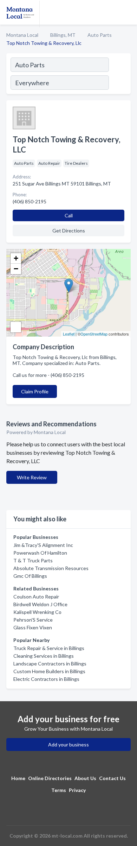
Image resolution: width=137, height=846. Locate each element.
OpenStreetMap (93, 334)
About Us (85, 778)
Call (69, 215)
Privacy (77, 790)
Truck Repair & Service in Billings (48, 648)
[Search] (119, 74)
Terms (58, 790)
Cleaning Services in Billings (43, 656)
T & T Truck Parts (33, 560)
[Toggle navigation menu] (127, 12)
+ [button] (16, 258)
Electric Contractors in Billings (46, 679)
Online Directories (50, 778)
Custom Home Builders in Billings (49, 671)
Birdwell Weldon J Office (40, 604)
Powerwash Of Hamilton (40, 553)
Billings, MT (63, 35)
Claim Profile (34, 391)
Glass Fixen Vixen (32, 627)
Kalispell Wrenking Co (37, 612)
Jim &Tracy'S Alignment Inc (43, 545)
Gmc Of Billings (30, 576)
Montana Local (22, 35)
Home (18, 778)
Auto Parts (99, 35)
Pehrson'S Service (33, 620)
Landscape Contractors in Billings (49, 663)
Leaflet (68, 334)
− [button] (16, 268)
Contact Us (112, 778)
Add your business (68, 744)
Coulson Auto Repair (36, 597)
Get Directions (68, 231)
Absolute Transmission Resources (51, 568)
